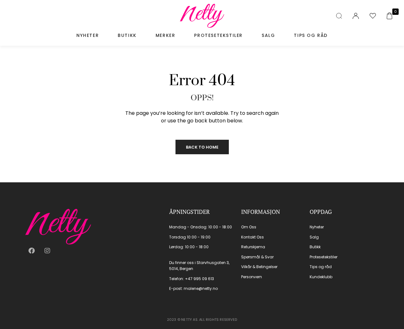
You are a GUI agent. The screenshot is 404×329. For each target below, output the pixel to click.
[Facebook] (31, 250)
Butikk (127, 35)
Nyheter (87, 35)
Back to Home (202, 147)
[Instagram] (47, 250)
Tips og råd (311, 35)
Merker (165, 35)
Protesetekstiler (218, 35)
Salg (268, 35)
